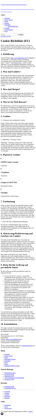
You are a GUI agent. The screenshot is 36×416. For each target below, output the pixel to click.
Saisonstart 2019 (9, 376)
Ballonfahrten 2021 (10, 373)
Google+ (7, 393)
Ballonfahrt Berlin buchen (12, 366)
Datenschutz (8, 408)
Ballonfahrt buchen (10, 359)
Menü (2, 15)
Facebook (7, 391)
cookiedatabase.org (27, 345)
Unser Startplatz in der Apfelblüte (14, 378)
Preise (6, 21)
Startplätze (7, 25)
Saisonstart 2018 (9, 379)
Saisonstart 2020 (9, 374)
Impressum (7, 405)
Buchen (6, 23)
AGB (6, 407)
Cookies (30, 411)
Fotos (6, 31)
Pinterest (6, 398)
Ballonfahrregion (13, 26)
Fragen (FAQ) (8, 20)
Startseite (7, 18)
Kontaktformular (9, 386)
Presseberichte (8, 29)
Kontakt (6, 28)
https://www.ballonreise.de (18, 58)
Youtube (6, 395)
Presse (6, 364)
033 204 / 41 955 (6, 36)
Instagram (7, 396)
